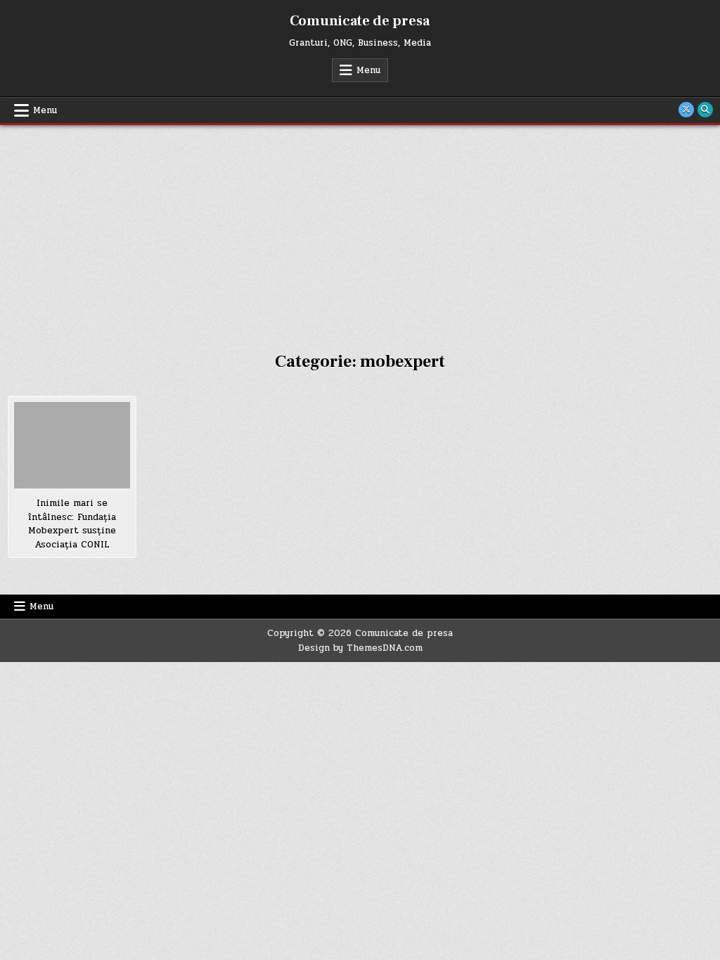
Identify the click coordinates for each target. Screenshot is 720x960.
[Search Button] (705, 109)
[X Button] (686, 109)
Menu (368, 70)
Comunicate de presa (360, 21)
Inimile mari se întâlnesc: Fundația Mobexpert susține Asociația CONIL (72, 524)
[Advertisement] (360, 230)
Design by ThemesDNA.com (360, 648)
